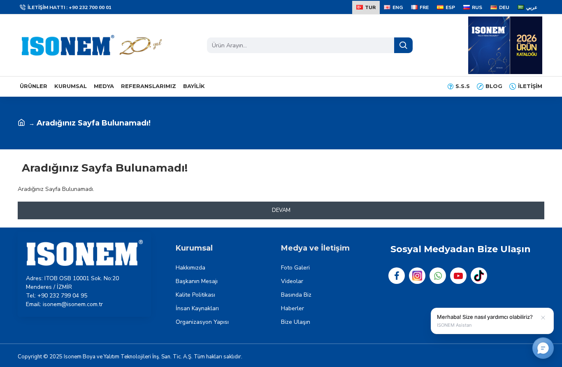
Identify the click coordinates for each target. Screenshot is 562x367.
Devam (281, 210)
